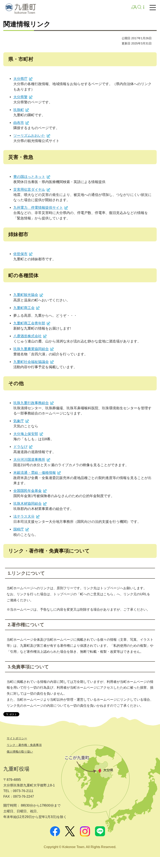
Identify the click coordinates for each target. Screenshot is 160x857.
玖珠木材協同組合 (27, 504)
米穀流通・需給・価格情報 (34, 473)
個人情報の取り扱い (20, 751)
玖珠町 (18, 110)
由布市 (18, 123)
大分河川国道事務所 (29, 460)
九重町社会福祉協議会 (31, 362)
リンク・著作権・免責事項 (24, 745)
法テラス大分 (24, 516)
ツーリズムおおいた (29, 136)
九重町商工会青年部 (29, 323)
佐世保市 (20, 254)
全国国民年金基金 (27, 491)
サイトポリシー (17, 738)
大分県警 (20, 97)
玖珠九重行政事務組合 (31, 403)
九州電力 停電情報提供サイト (38, 208)
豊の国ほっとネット (29, 177)
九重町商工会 (24, 308)
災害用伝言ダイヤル (29, 190)
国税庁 (18, 529)
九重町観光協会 (25, 295)
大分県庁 (20, 79)
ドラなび (20, 447)
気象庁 (18, 421)
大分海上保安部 (25, 434)
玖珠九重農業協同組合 (31, 349)
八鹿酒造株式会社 (27, 336)
